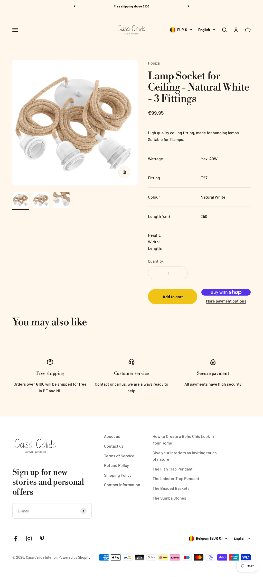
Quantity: (156, 261)
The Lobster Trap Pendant (176, 478)
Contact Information (122, 484)
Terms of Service (119, 455)
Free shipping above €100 (131, 6)
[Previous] (75, 6)
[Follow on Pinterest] (42, 538)
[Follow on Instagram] (28, 538)
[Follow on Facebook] (15, 538)
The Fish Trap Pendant (173, 468)
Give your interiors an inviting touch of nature (185, 456)
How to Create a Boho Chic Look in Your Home (183, 439)
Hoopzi (154, 62)
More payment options (226, 300)
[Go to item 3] (61, 201)
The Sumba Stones (169, 497)
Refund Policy (116, 465)
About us (112, 436)
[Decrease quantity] (155, 273)
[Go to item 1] (20, 201)
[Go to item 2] (41, 201)
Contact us (114, 445)
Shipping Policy (118, 475)
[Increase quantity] (180, 273)
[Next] (188, 6)
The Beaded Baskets (171, 488)
